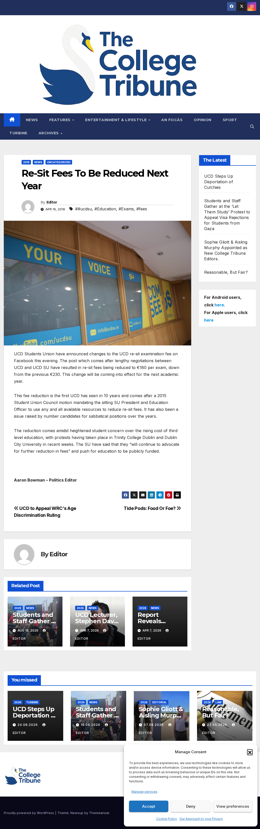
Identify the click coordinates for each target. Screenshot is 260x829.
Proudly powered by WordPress (29, 813)
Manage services (144, 792)
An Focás (172, 120)
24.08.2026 (28, 725)
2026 (17, 608)
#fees (141, 208)
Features (60, 120)
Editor (51, 202)
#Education (105, 208)
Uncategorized (59, 162)
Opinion (203, 120)
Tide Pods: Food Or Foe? (150, 508)
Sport (230, 120)
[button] (249, 751)
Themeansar (99, 813)
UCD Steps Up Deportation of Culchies (218, 182)
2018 (26, 162)
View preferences (232, 806)
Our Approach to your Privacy (201, 819)
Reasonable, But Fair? (226, 272)
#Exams (126, 208)
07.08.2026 (154, 725)
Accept (148, 806)
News (32, 120)
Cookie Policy (166, 819)
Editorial (159, 702)
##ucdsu (83, 208)
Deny (191, 806)
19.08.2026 (91, 725)
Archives (49, 133)
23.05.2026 (217, 725)
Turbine (18, 133)
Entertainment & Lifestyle (116, 120)
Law (218, 702)
